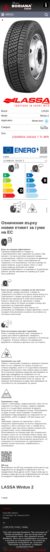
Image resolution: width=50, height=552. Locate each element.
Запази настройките (36, 550)
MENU (10, 14)
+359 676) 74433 (11, 527)
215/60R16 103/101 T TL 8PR (30, 136)
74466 (24, 527)
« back (4, 498)
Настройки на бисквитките (14, 550)
